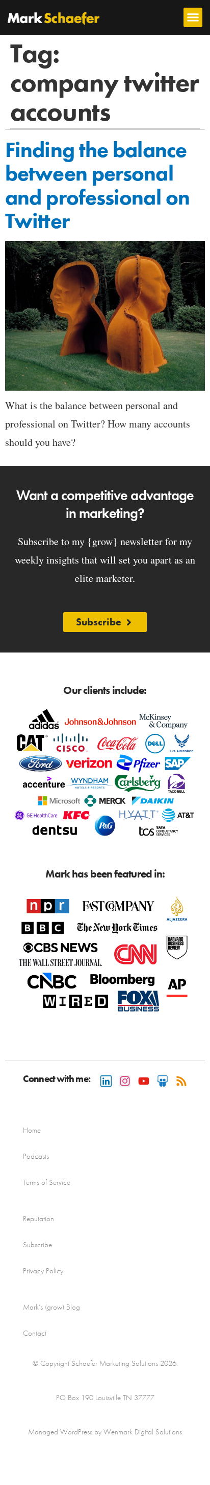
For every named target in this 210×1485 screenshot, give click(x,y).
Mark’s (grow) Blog (51, 1307)
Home (32, 1130)
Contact (34, 1333)
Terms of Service (46, 1182)
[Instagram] (124, 1081)
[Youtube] (143, 1081)
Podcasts (36, 1156)
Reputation (38, 1218)
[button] (193, 17)
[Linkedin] (106, 1081)
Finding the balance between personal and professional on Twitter (97, 185)
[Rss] (181, 1081)
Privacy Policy (43, 1271)
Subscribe (37, 1245)
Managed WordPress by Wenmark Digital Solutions (105, 1432)
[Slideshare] (162, 1081)
